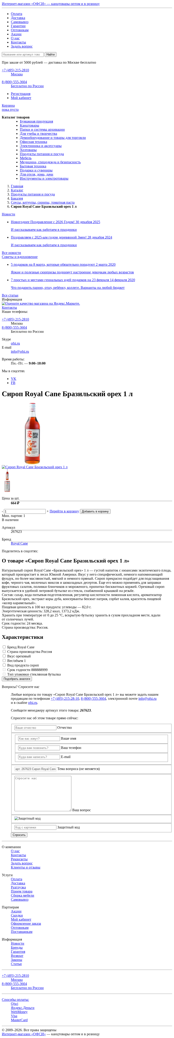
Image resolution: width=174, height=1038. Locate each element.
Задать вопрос (22, 46)
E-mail (65, 757)
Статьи (16, 964)
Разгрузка (18, 887)
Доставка (18, 18)
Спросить (19, 835)
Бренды (17, 947)
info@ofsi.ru (20, 351)
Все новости (11, 253)
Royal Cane (19, 543)
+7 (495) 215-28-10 (65, 698)
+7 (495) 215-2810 (15, 319)
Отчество (64, 727)
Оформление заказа (26, 923)
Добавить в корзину (95, 511)
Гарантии (18, 26)
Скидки (17, 915)
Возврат (17, 956)
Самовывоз (19, 22)
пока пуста (10, 107)
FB (13, 383)
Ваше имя (68, 738)
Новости (8, 214)
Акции (16, 34)
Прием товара (21, 891)
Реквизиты (19, 859)
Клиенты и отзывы (25, 867)
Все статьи (10, 295)
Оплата (16, 14)
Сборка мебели (22, 895)
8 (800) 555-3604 (14, 327)
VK (13, 379)
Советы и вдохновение (20, 257)
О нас (15, 38)
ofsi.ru (15, 343)
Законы (16, 960)
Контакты (18, 42)
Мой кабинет (21, 98)
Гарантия (18, 952)
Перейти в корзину (64, 511)
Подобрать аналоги (17, 679)
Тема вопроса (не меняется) (78, 769)
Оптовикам (20, 30)
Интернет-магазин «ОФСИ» (24, 1034)
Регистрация (20, 94)
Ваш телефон (71, 748)
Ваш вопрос (81, 810)
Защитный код (68, 827)
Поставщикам (21, 932)
